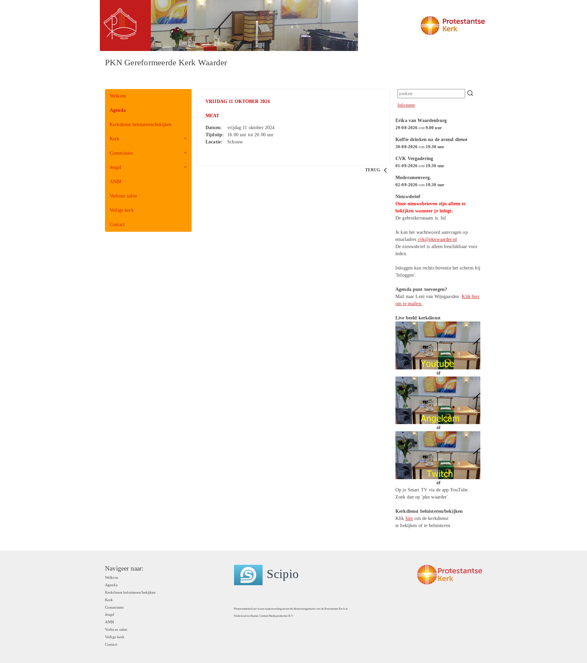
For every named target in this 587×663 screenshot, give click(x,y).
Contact (117, 224)
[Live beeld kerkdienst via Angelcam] (437, 399)
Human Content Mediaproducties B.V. (272, 615)
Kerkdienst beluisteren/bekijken (141, 124)
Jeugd (115, 167)
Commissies (121, 153)
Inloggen (406, 105)
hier (409, 518)
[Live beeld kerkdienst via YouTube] (437, 345)
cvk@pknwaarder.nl (437, 239)
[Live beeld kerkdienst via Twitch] (437, 454)
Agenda (118, 110)
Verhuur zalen (123, 195)
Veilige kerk (122, 210)
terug (373, 170)
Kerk (115, 138)
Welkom (118, 96)
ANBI (116, 181)
